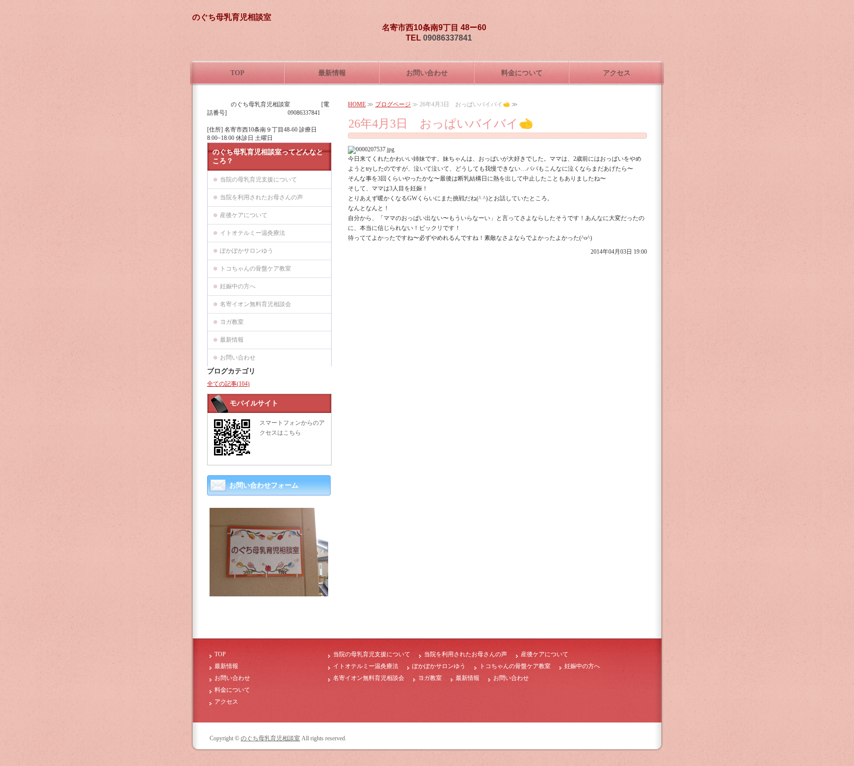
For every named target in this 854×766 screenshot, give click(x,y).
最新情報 (332, 73)
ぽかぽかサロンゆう (246, 250)
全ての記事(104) (228, 383)
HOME (357, 104)
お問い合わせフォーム (264, 485)
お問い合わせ (427, 73)
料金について (522, 73)
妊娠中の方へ (238, 286)
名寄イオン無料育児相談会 (255, 304)
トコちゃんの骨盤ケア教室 (255, 268)
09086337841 (447, 38)
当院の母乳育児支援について (258, 179)
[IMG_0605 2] (269, 592)
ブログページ (393, 104)
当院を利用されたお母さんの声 (261, 197)
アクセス (617, 73)
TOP (237, 73)
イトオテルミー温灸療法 (252, 232)
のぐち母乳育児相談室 (270, 738)
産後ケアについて (243, 215)
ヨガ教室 (232, 321)
